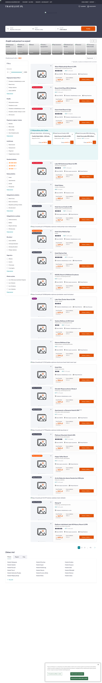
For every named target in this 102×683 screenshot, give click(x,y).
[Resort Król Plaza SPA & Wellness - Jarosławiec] (42, 95)
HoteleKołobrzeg (41, 567)
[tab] (38, 104)
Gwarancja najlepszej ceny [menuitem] (12, 2)
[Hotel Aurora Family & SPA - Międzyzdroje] (42, 214)
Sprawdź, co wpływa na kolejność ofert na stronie (85, 61)
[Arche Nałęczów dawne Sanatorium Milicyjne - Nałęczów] (42, 485)
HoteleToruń (11, 570)
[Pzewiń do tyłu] (95, 41)
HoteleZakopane (12, 562)
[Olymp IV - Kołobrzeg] (42, 510)
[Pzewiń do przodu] (91, 41)
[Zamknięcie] (98, 664)
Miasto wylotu (11, 276)
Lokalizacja (10, 141)
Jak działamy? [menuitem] (45, 2)
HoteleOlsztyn (69, 573)
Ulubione (83, 6)
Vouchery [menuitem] (25, 2)
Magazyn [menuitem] (38, 2)
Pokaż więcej (10, 93)
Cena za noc (9, 68)
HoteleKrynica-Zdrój (42, 573)
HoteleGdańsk (11, 565)
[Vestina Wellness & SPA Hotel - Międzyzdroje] (42, 328)
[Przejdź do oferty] (49, 142)
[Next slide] (51, 74)
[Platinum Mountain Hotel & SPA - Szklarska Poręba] (42, 442)
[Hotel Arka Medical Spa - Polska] (42, 239)
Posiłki (9, 99)
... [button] (87, 547)
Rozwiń (11, 579)
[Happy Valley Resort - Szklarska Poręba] (42, 464)
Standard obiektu (12, 159)
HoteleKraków (69, 562)
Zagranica (9, 255)
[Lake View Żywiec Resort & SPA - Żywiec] (42, 307)
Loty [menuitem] (51, 2)
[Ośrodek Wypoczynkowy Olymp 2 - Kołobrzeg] (42, 396)
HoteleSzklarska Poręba (14, 573)
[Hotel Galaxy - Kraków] (42, 193)
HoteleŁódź (68, 567)
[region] (42, 74)
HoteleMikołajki (69, 570)
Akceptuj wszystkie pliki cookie (79, 678)
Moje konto (92, 6)
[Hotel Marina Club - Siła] (42, 260)
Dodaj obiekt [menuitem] (85, 2)
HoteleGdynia (40, 570)
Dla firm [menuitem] (31, 2)
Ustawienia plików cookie (54, 674)
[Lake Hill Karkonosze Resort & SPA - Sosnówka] (42, 171)
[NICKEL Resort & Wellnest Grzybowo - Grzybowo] (42, 282)
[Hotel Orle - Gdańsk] (42, 375)
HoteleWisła (40, 575)
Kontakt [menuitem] (92, 2)
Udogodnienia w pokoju (13, 216)
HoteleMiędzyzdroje (13, 575)
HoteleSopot (40, 565)
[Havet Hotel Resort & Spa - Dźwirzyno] (42, 117)
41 (90, 547)
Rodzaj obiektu (11, 174)
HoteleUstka (68, 575)
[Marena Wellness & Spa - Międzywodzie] (42, 350)
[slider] (10, 72)
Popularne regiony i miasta (14, 120)
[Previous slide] (32, 74)
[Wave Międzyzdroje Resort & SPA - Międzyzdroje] (42, 74)
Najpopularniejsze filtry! (14, 78)
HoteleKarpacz (69, 565)
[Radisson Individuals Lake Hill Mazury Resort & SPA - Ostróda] (42, 532)
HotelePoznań (11, 567)
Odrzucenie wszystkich (77, 674)
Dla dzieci (9, 237)
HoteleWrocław (40, 562)
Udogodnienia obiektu (13, 195)
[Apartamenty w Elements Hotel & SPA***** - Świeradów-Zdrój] (42, 418)
